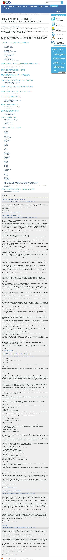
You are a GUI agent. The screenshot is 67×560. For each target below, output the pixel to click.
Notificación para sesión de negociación (12, 106)
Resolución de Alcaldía (8, 101)
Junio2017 (6, 149)
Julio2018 (6, 166)
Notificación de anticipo (8, 122)
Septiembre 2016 (7, 137)
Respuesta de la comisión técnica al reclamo (12, 100)
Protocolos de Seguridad (9, 59)
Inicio (5, 6)
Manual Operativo (7, 56)
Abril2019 (6, 171)
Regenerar (54, 6)
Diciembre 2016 (7, 141)
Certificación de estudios (9, 58)
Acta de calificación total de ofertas (11, 93)
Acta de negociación (8, 108)
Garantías (6, 123)
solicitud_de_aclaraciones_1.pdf (10, 487)
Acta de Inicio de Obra (8, 124)
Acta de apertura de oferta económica (11, 88)
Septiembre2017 (7, 153)
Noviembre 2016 (7, 140)
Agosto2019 (6, 177)
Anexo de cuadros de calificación (10, 83)
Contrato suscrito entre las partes (11, 119)
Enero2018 (6, 158)
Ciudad (25, 6)
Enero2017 (6, 143)
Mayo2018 (6, 163)
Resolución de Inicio (8, 46)
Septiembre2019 (7, 178)
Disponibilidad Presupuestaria (10, 51)
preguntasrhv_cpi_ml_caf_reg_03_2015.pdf (13, 212)
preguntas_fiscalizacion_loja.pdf (10, 521)
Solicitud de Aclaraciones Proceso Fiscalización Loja (16, 354)
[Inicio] (7, 2)
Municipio (11, 6)
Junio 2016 (6, 133)
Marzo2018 (6, 161)
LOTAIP (26, 558)
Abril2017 (6, 146)
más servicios (60, 45)
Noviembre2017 (7, 156)
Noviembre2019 (7, 181)
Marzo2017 (6, 145)
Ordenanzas (59, 38)
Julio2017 (6, 150)
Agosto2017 (6, 152)
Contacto (6, 8)
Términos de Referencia (8, 55)
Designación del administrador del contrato (12, 120)
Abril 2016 (6, 131)
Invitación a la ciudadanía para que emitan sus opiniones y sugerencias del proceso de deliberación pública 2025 (59, 54)
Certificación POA (7, 50)
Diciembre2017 (7, 157)
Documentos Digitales (59, 29)
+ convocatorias (62, 72)
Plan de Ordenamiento (12, 13)
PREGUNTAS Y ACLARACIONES (11, 215)
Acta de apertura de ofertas (9, 72)
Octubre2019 (6, 179)
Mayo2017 (6, 148)
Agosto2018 (6, 167)
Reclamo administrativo (8, 99)
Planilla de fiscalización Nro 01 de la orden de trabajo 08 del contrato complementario (21, 182)
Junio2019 (6, 174)
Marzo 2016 (6, 129)
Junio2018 (6, 165)
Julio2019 (6, 175)
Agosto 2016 (6, 136)
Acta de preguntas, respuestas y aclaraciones (13, 65)
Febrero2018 (6, 160)
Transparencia (33, 6)
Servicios (18, 6)
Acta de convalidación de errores (10, 77)
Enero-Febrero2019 (8, 169)
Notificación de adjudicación (9, 114)
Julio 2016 (6, 135)
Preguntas (5, 525)
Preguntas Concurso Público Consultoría (13, 199)
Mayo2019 (6, 173)
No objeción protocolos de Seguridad (11, 60)
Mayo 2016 (6, 132)
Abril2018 (6, 162)
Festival (47, 6)
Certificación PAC (7, 48)
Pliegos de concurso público (9, 54)
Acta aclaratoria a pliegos (9, 67)
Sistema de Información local (61, 42)
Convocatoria (6, 44)
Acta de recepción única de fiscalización (12, 191)
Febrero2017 (6, 144)
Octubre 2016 (6, 139)
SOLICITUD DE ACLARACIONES (11, 491)
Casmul (41, 6)
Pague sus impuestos (59, 24)
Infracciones (59, 34)
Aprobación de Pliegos (8, 47)
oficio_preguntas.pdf (8, 350)
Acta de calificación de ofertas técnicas (12, 82)
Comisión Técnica (7, 52)
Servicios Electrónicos (59, 19)
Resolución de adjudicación (9, 113)
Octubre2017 (6, 154)
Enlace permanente (5, 201)
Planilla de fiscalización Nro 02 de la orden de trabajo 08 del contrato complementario (21, 183)
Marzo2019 (6, 170)
